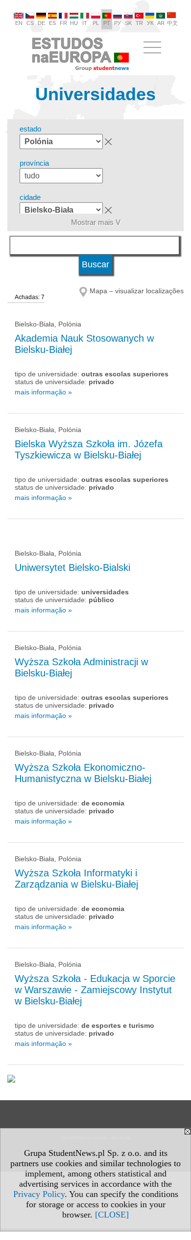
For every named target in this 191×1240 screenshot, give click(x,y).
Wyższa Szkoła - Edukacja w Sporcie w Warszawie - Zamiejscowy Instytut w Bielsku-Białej (95, 989)
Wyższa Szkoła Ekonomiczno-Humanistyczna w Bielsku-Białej (83, 773)
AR (161, 23)
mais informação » (43, 392)
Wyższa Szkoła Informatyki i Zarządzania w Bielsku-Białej (76, 879)
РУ (117, 23)
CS (30, 23)
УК (150, 23)
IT (84, 23)
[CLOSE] (112, 1214)
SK (128, 23)
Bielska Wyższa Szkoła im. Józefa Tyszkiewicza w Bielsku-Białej (89, 449)
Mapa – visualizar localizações (137, 291)
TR (139, 23)
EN (19, 23)
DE (41, 23)
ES (52, 23)
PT (106, 23)
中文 (172, 23)
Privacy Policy (39, 1194)
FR (63, 23)
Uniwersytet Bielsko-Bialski (72, 567)
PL (96, 23)
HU (74, 23)
